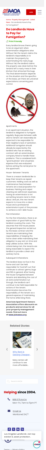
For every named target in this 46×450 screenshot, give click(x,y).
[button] (7, 349)
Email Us (17, 411)
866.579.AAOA (20, 399)
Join (31, 12)
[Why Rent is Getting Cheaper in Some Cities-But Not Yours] (22, 340)
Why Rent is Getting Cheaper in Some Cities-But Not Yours (22, 353)
